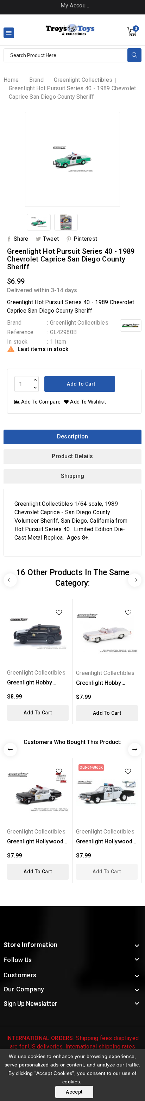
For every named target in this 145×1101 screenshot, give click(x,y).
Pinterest (85, 238)
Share (21, 238)
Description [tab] (72, 436)
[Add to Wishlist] (59, 612)
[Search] (134, 55)
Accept (74, 1092)
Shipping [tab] (72, 476)
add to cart (38, 712)
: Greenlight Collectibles (77, 322)
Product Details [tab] (72, 456)
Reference (20, 332)
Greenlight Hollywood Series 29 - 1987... (104, 841)
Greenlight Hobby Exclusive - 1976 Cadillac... (98, 683)
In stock (17, 341)
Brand (14, 322)
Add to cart (80, 384)
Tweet (51, 238)
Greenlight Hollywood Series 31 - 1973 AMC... (37, 841)
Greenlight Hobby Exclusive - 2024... (30, 683)
